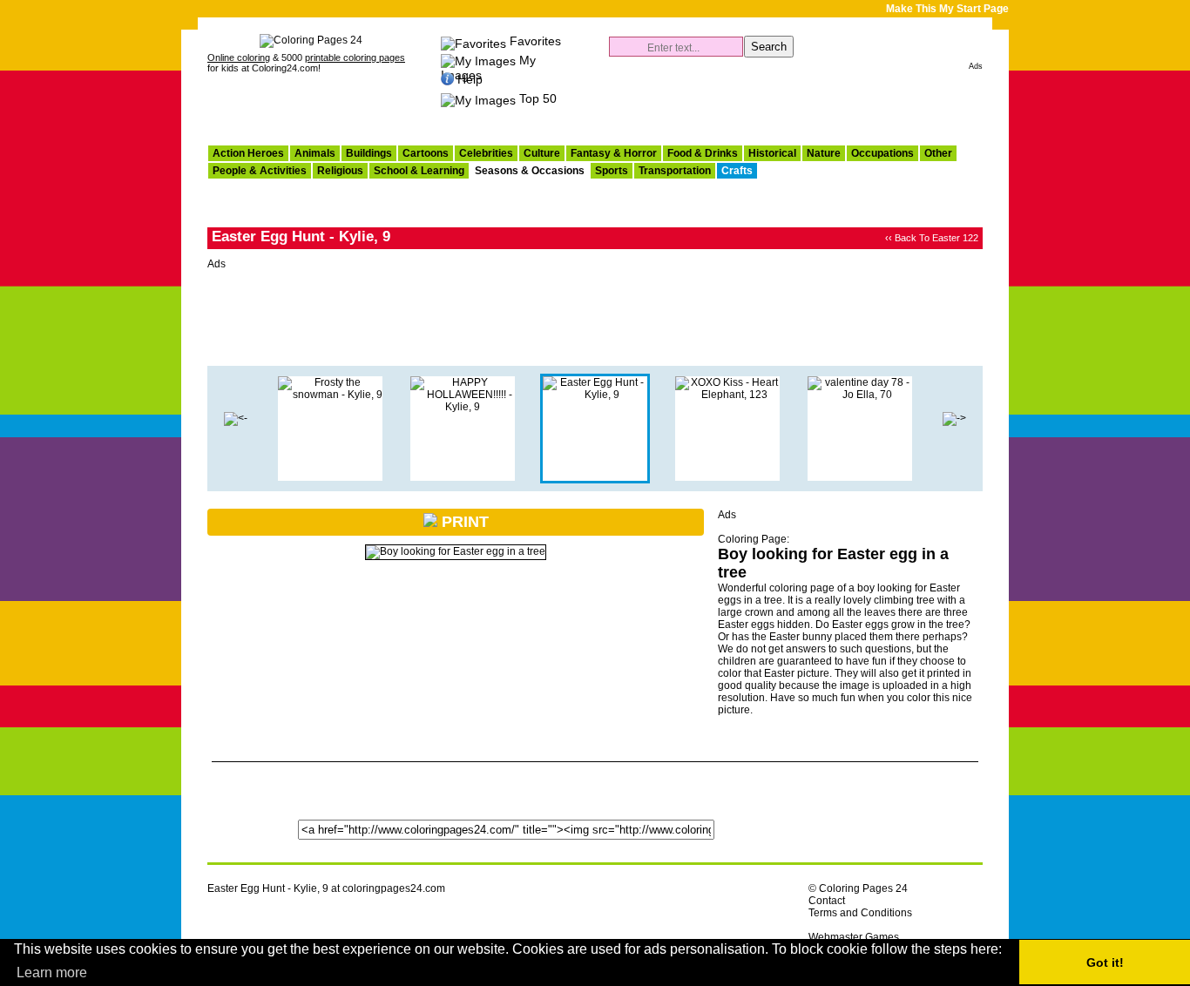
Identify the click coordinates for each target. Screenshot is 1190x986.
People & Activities (260, 171)
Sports (611, 171)
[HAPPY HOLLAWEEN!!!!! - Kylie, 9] (235, 418)
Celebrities (486, 153)
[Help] (447, 79)
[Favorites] (473, 41)
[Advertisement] (779, 101)
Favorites (535, 41)
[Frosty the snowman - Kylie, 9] (330, 394)
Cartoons (425, 153)
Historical (772, 153)
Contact (826, 901)
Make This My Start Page (947, 9)
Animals (314, 153)
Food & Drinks (702, 153)
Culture (542, 153)
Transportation (675, 171)
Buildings (369, 153)
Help (470, 79)
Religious (340, 171)
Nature (824, 153)
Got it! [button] (1105, 962)
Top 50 (538, 98)
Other (938, 153)
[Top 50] (478, 98)
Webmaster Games (853, 937)
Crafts (737, 171)
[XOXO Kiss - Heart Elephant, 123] (727, 394)
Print (463, 521)
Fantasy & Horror (614, 153)
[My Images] (478, 60)
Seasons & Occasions (530, 171)
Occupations (882, 153)
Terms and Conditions (860, 913)
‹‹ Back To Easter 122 (931, 238)
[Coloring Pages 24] (311, 40)
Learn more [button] (52, 972)
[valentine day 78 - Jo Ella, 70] (860, 394)
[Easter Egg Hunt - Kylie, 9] (595, 394)
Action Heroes (248, 153)
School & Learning (419, 171)
